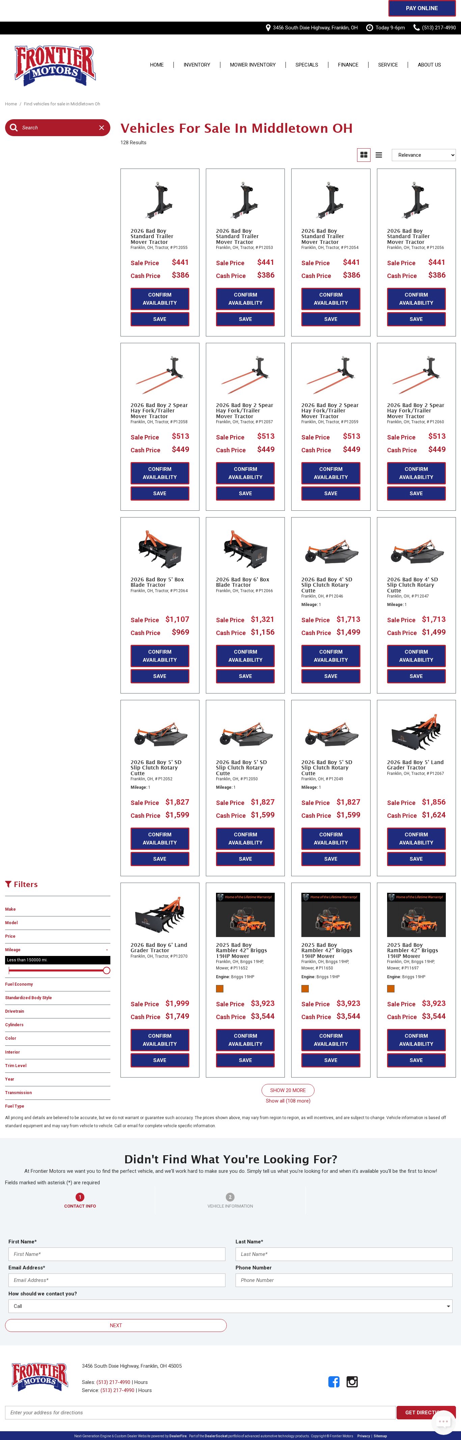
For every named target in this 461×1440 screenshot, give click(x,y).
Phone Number (254, 1268)
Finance (348, 65)
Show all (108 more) (288, 1101)
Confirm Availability (160, 299)
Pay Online (422, 8)
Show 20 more (288, 1090)
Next (116, 1325)
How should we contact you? (42, 1294)
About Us (429, 65)
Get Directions (426, 1413)
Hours (141, 1382)
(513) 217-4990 (113, 1382)
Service (388, 65)
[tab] (80, 1200)
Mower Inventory (253, 65)
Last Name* (249, 1242)
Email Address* (26, 1268)
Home (157, 65)
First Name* (22, 1242)
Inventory (197, 65)
